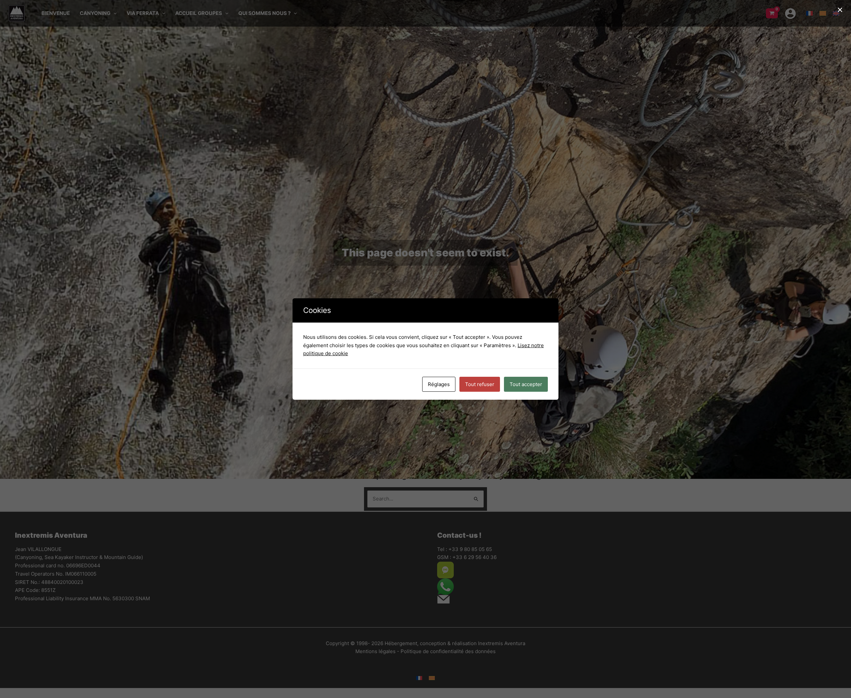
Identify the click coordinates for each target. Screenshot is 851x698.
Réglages (439, 384)
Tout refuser (479, 384)
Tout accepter (526, 384)
